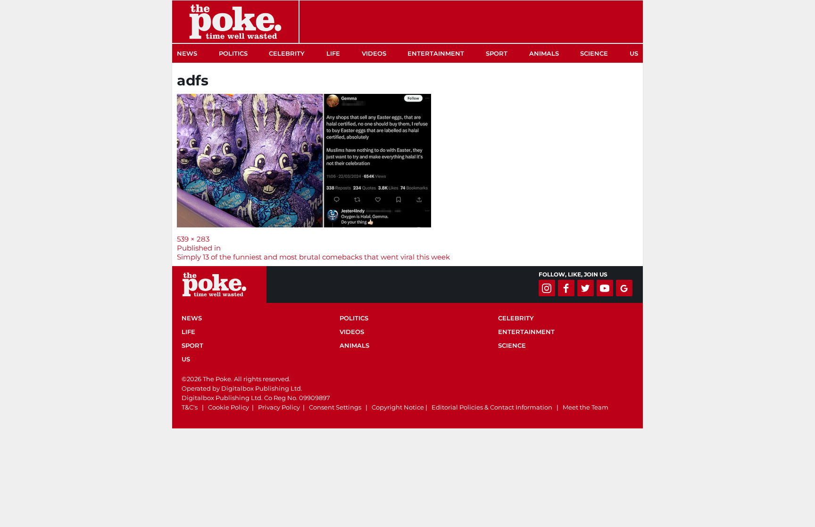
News (187, 53)
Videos (374, 53)
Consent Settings (335, 407)
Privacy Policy (279, 407)
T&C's (190, 407)
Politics (233, 53)
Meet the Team (585, 407)
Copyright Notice (398, 407)
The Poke (235, 21)
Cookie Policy (228, 407)
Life (333, 53)
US (634, 53)
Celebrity (287, 53)
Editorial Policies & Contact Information (492, 407)
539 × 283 (193, 238)
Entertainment (436, 53)
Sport (496, 53)
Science (594, 53)
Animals (544, 53)
